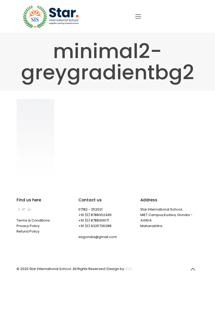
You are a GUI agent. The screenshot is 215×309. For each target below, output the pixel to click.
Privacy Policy (28, 225)
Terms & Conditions (33, 220)
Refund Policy (28, 231)
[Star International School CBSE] (51, 16)
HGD (128, 268)
